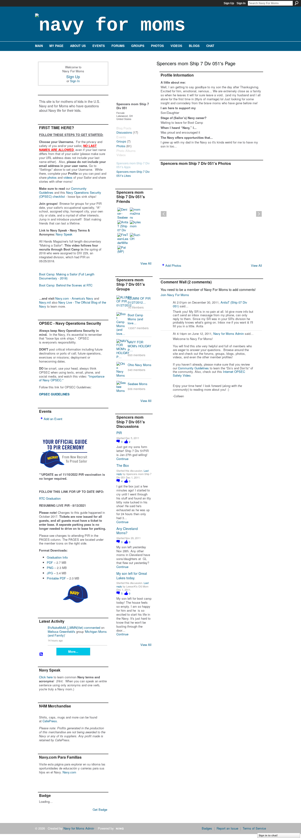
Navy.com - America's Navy (74, 298)
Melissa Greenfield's (61, 631)
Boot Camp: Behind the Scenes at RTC (65, 285)
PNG (50, 567)
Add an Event (53, 419)
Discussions (124, 132)
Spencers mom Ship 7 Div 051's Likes (133, 174)
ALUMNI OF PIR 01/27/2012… (139, 300)
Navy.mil (45, 302)
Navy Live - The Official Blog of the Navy (72, 304)
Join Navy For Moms (175, 295)
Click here (46, 677)
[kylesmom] (135, 226)
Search (296, 3)
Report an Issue (227, 828)
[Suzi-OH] (135, 238)
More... (73, 651)
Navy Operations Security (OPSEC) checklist (70, 194)
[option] (211, 214)
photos (52, 177)
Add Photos (173, 265)
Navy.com (69, 772)
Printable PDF (56, 578)
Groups (121, 141)
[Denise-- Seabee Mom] (123, 213)
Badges (207, 828)
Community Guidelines (193, 368)
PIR (119, 432)
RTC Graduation (50, 498)
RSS (41, 654)
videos (67, 177)
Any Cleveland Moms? (127, 530)
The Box (122, 465)
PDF (50, 562)
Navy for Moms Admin (228, 333)
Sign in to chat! (268, 835)
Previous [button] (163, 214)
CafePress (50, 721)
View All (145, 263)
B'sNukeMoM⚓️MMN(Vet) (65, 627)
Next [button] (259, 214)
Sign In (241, 3)
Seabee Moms (137, 384)
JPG (50, 573)
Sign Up (229, 3)
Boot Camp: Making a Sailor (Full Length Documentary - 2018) (66, 276)
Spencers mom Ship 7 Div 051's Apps (133, 165)
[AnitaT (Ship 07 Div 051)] (123, 226)
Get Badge (100, 809)
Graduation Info (57, 557)
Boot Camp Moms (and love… (135, 319)
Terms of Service (254, 828)
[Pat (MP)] (123, 251)
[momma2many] (135, 213)
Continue (122, 459)
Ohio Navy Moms (139, 365)
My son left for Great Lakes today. (131, 575)
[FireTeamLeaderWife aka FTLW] (123, 238)
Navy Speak (64, 234)
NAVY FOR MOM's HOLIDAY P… (139, 346)
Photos (120, 146)
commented (92, 627)
